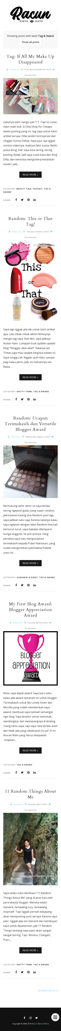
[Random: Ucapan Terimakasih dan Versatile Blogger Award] (30, 497)
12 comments (30, 237)
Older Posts (47, 990)
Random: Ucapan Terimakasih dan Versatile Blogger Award (30, 423)
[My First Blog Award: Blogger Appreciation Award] (30, 684)
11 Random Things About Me (30, 794)
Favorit (38, 189)
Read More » (30, 174)
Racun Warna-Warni (40, 1023)
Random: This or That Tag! (30, 221)
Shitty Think (24, 391)
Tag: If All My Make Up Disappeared (30, 59)
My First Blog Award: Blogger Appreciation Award (30, 609)
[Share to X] (22, 199)
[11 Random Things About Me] (30, 884)
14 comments (30, 442)
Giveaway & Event (27, 577)
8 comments (30, 628)
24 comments (30, 810)
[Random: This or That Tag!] (30, 320)
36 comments (30, 75)
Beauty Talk (24, 189)
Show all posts (30, 42)
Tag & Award (41, 391)
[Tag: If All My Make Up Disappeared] (30, 113)
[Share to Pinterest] (28, 199)
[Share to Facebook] (16, 199)
